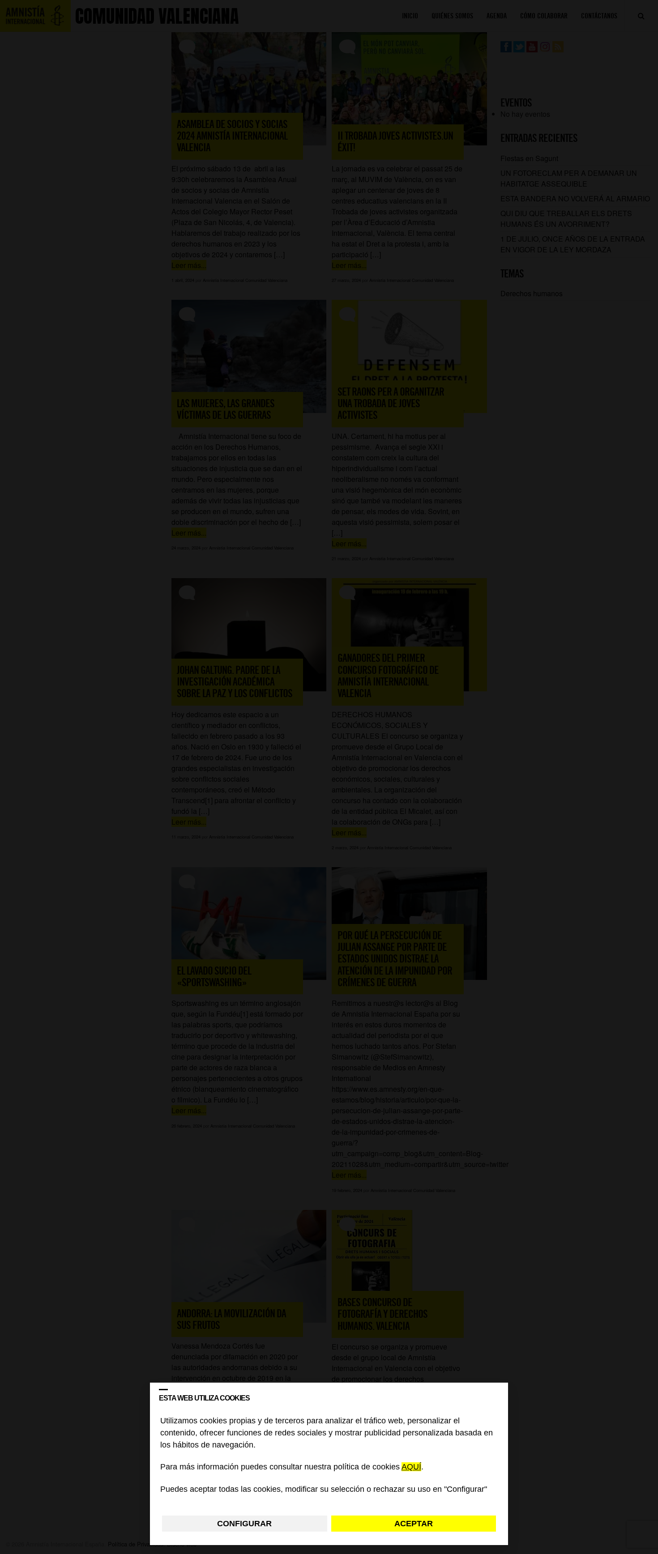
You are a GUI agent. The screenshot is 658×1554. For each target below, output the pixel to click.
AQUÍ (411, 1467)
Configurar (244, 1523)
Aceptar (413, 1523)
